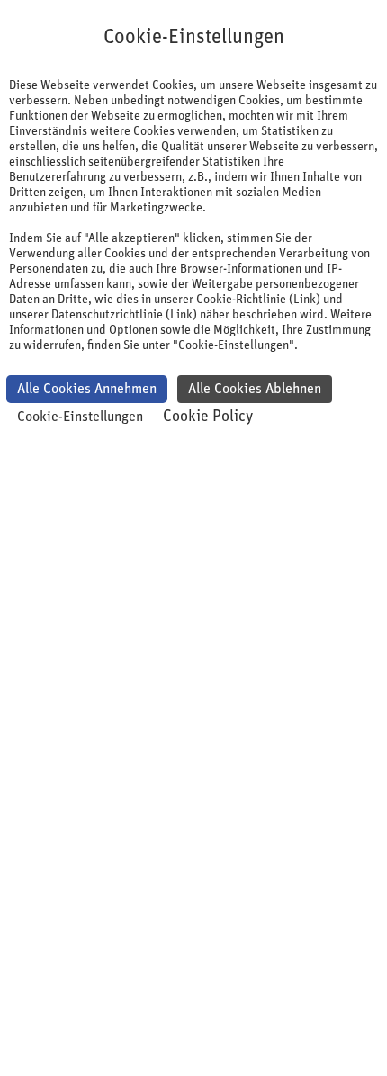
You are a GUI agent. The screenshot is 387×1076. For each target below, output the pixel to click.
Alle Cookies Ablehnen (254, 388)
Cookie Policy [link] (208, 416)
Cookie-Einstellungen (80, 416)
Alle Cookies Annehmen (87, 388)
